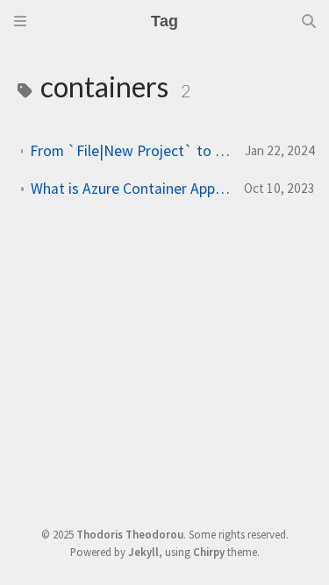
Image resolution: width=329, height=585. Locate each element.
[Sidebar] (20, 21)
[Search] (309, 21)
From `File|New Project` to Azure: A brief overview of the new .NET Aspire (130, 151)
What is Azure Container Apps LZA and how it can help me (130, 188)
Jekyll (143, 552)
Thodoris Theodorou (129, 534)
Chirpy (209, 552)
